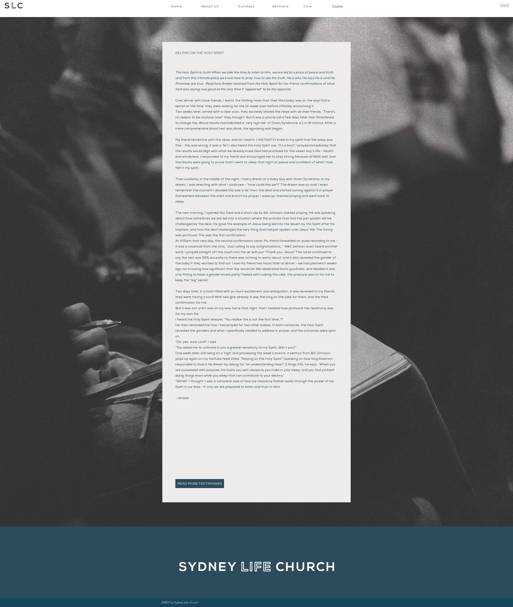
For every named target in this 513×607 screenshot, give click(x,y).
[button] (504, 5)
